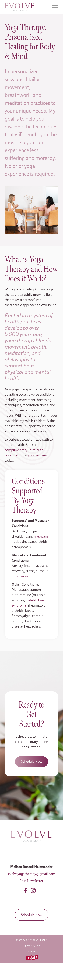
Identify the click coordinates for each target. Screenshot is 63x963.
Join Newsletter (31, 880)
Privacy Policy (31, 946)
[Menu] (53, 7)
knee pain (40, 536)
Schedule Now (31, 915)
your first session (40, 455)
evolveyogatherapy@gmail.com (31, 873)
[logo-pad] (26, 7)
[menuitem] (53, 7)
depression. (20, 576)
